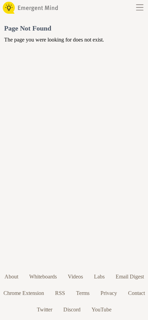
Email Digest (130, 276)
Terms (82, 293)
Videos (75, 276)
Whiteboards (43, 276)
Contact (136, 293)
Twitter (44, 309)
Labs (99, 276)
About (11, 276)
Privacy (109, 293)
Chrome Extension (23, 293)
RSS (60, 293)
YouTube (102, 309)
